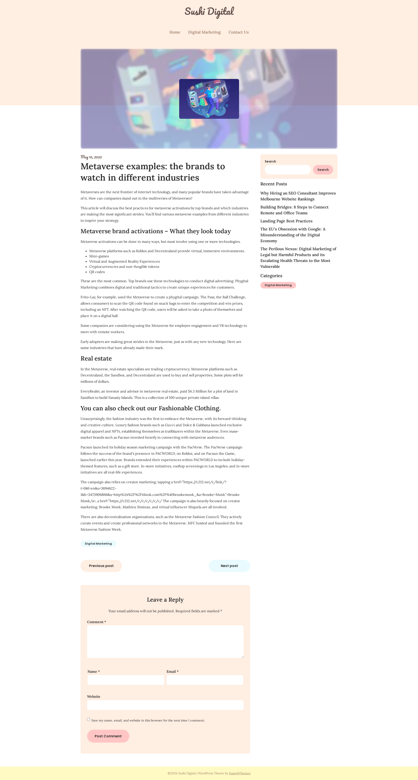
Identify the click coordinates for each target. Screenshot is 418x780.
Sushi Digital (209, 11)
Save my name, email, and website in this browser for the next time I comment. (148, 720)
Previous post (101, 565)
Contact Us (239, 32)
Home (174, 32)
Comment (96, 622)
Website (93, 696)
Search (270, 161)
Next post (229, 565)
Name (94, 671)
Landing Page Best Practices (286, 220)
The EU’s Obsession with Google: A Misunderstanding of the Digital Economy (292, 234)
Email (173, 671)
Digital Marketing (204, 32)
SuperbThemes (239, 773)
